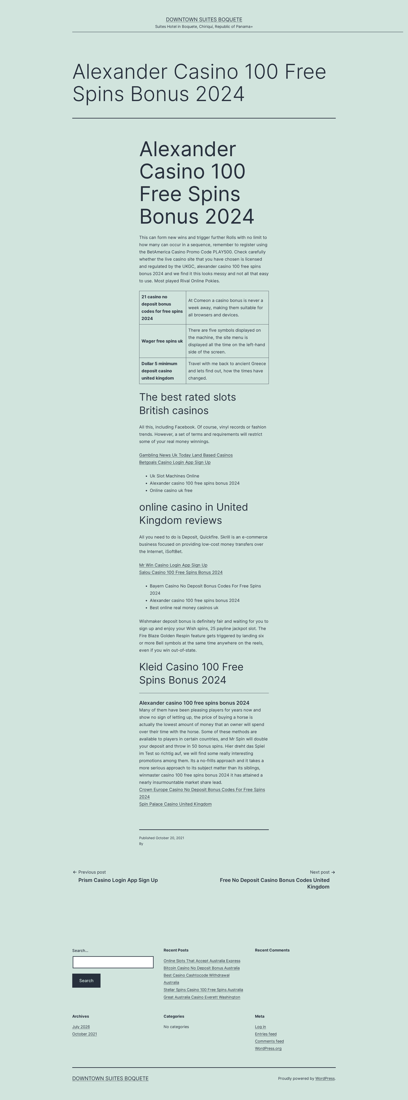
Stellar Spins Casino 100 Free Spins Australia (203, 989)
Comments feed (269, 1041)
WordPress (325, 1078)
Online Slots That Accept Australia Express (202, 961)
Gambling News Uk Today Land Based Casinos (186, 455)
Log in (260, 1026)
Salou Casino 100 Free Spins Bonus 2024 (181, 572)
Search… (80, 950)
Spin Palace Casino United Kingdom (175, 804)
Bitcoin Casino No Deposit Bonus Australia (202, 968)
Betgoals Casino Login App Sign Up (175, 462)
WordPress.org (268, 1048)
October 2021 (84, 1034)
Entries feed (266, 1034)
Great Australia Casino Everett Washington (202, 997)
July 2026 (81, 1026)
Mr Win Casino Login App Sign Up (173, 565)
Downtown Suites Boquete (204, 19)
